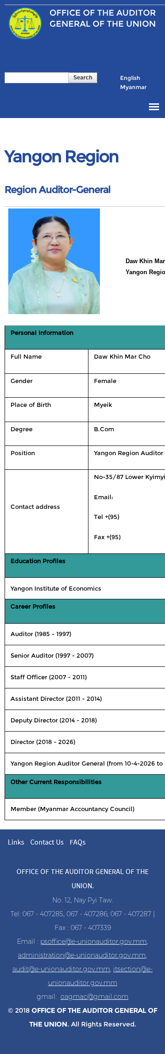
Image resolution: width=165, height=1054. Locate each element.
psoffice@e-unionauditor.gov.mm (93, 941)
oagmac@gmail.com (94, 996)
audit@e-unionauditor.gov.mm (61, 969)
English (130, 77)
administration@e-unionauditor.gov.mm (82, 955)
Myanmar (133, 87)
